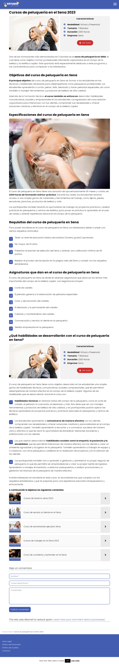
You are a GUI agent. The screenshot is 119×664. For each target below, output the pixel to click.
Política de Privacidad (11, 644)
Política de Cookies (10, 648)
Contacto (6, 651)
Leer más (75, 660)
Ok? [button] (67, 661)
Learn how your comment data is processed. (79, 619)
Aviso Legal (7, 641)
